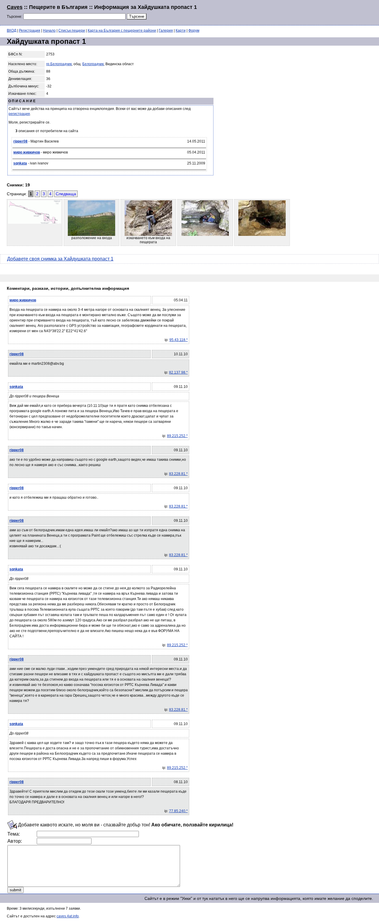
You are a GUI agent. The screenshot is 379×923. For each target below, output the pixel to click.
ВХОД (11, 30)
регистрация (19, 114)
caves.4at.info (68, 916)
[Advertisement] (300, 12)
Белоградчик (93, 64)
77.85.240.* (178, 811)
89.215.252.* (177, 436)
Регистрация (29, 30)
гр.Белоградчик (59, 64)
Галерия (166, 30)
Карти (181, 30)
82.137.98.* (178, 372)
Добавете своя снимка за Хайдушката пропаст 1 (60, 258)
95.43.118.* (178, 340)
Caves (15, 7)
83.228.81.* (178, 474)
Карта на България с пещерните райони (122, 30)
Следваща (66, 193)
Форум (193, 30)
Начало (49, 30)
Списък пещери (71, 30)
